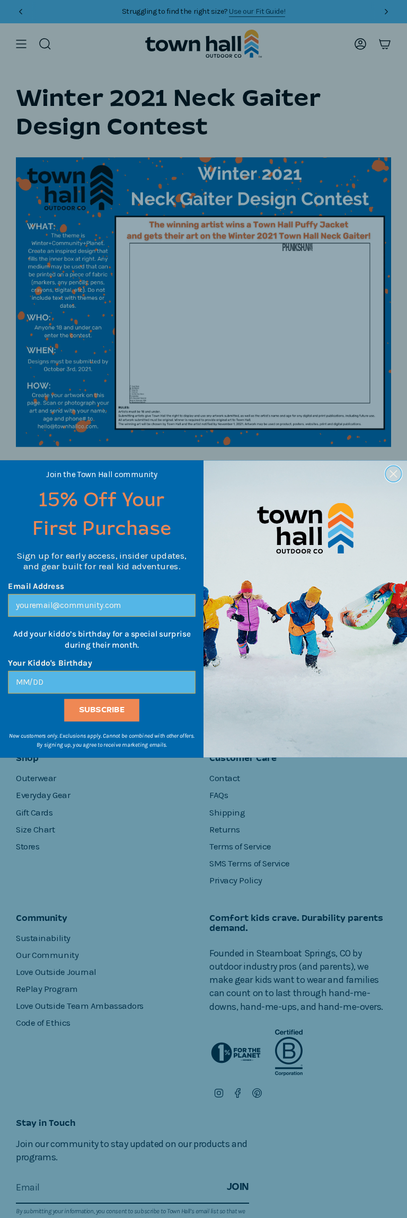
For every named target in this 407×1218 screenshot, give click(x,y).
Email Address (36, 586)
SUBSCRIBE (102, 710)
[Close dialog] (393, 474)
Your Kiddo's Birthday (50, 664)
